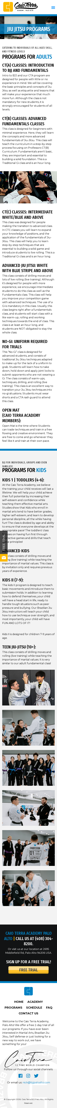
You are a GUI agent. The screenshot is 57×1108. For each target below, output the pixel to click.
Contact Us (28, 1013)
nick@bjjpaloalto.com (36, 1082)
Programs (13, 1007)
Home (19, 1002)
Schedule (34, 1007)
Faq (49, 1007)
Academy (35, 1002)
